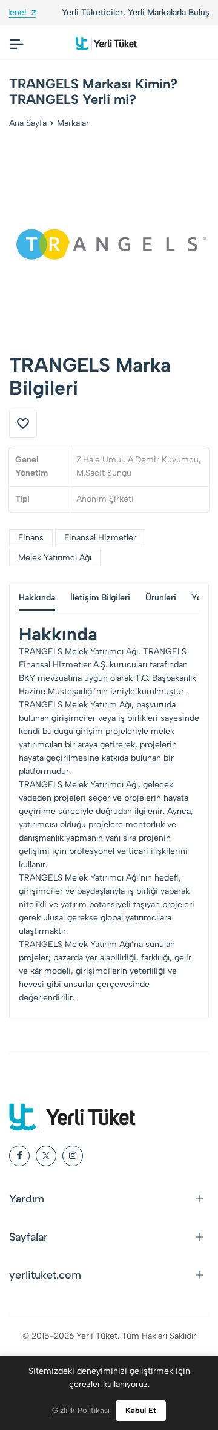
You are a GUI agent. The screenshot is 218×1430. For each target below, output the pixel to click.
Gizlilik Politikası (81, 1410)
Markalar (73, 123)
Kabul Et (140, 1410)
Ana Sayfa (28, 123)
